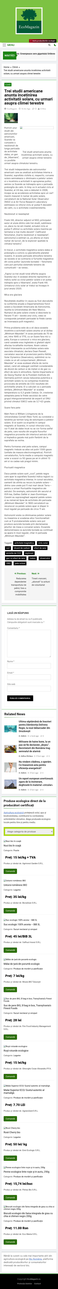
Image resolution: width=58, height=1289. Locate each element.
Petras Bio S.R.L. (29, 1190)
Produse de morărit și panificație (28, 969)
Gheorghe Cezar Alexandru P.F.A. (36, 1068)
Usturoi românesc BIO (15, 885)
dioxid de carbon (22, 548)
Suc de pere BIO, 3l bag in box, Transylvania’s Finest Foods (27, 1007)
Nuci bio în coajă (12, 845)
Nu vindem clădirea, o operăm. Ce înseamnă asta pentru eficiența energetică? (35, 765)
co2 (8, 548)
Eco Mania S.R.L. (30, 1234)
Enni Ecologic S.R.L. (31, 1150)
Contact (37, 1284)
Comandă (10, 871)
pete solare (20, 563)
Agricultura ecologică (14, 812)
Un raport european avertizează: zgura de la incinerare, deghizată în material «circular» (36, 781)
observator (45, 558)
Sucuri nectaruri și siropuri (25, 929)
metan (33, 558)
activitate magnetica (24, 543)
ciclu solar (43, 543)
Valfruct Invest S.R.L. (31, 942)
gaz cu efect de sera (15, 558)
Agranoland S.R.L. (30, 1111)
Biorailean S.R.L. (29, 903)
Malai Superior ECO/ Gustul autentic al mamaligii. (24, 1091)
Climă (8, 84)
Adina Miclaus (27, 756)
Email (10, 673)
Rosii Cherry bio (12, 1132)
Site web (11, 684)
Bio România (35, 1259)
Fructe (16, 850)
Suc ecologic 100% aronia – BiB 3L (22, 924)
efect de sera (40, 548)
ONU (8, 563)
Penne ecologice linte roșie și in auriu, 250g (26, 1171)
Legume (17, 890)
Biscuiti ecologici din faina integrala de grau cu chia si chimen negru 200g (28, 1215)
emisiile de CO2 (13, 553)
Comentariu (13, 628)
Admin (23, 736)
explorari (29, 553)
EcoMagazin (12, 108)
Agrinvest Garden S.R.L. (32, 863)
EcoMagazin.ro (33, 1279)
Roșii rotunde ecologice (16, 1050)
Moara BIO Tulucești (31, 982)
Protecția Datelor (24, 1284)
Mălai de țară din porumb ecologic (22, 963)
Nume (10, 661)
